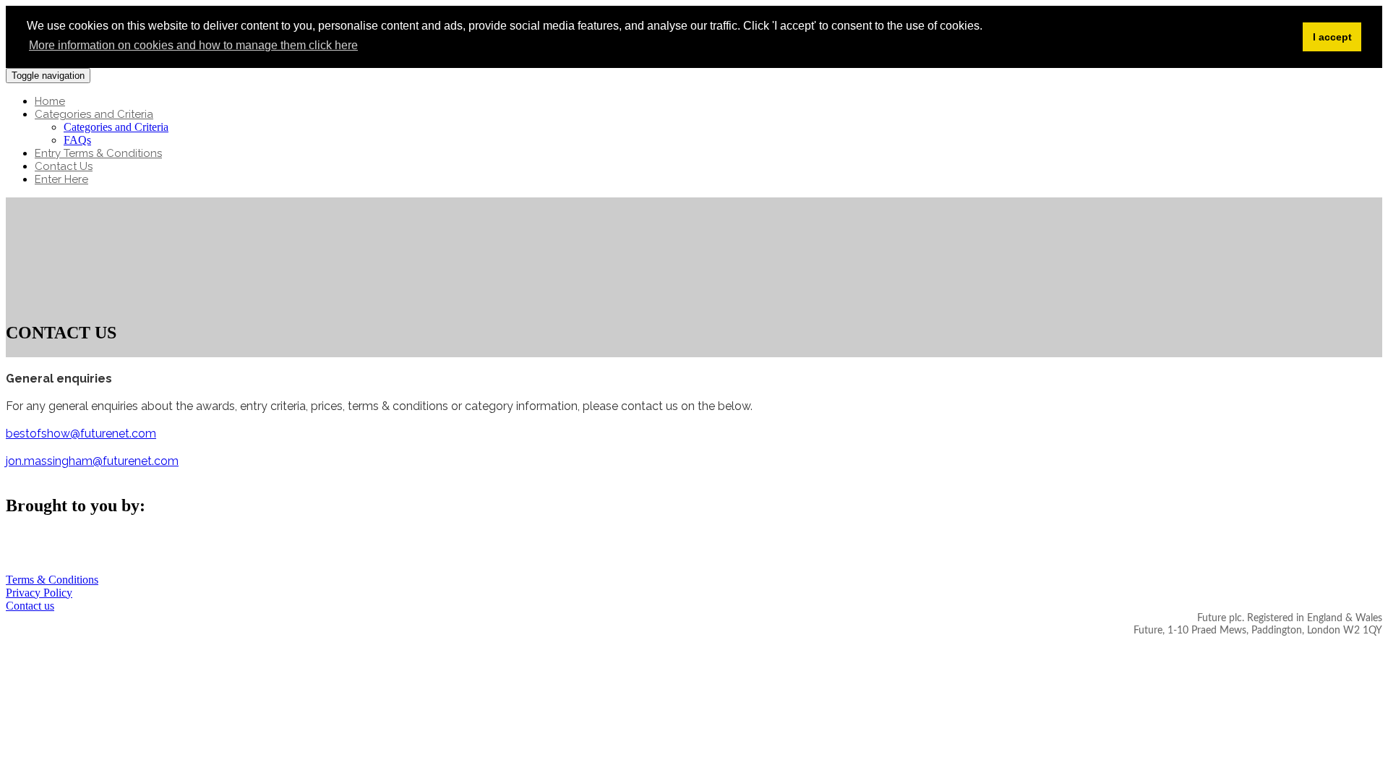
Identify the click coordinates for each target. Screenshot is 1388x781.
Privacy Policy (39, 592)
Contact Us (64, 166)
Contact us (30, 605)
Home (50, 101)
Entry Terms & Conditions (98, 153)
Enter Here (61, 179)
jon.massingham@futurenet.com (92, 461)
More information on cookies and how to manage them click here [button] (193, 45)
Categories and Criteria (94, 114)
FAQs (77, 140)
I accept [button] (1332, 37)
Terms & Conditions (52, 579)
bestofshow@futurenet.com (81, 433)
